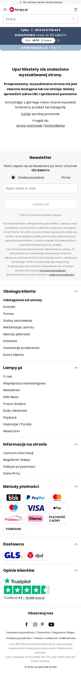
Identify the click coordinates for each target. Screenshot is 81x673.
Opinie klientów (18, 570)
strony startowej (29, 125)
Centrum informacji (18, 453)
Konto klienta (13, 354)
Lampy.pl (12, 367)
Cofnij (25, 114)
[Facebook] (29, 624)
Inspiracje (10, 424)
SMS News (10, 397)
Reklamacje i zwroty (18, 327)
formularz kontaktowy (53, 270)
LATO (38, 40)
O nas (7, 376)
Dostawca (13, 544)
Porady (26, 424)
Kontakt (9, 307)
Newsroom (11, 431)
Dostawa (10, 341)
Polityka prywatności (19, 466)
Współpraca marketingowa (24, 383)
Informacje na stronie (25, 444)
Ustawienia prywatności (20, 632)
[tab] (40, 323)
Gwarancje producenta (21, 348)
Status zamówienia (17, 320)
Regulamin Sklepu (16, 459)
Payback (10, 417)
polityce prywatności (61, 274)
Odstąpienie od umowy (22, 300)
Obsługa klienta (19, 291)
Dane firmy (11, 473)
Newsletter (11, 390)
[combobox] (40, 19)
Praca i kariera (14, 404)
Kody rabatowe (15, 410)
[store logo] (20, 9)
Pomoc (8, 313)
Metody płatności (16, 334)
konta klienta (54, 125)
